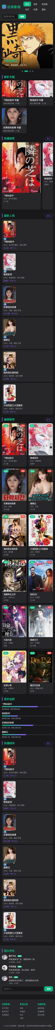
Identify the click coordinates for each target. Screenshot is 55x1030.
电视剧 (45, 4)
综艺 (27, 9)
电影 (35, 4)
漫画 (44, 9)
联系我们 (5, 1012)
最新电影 (41, 1008)
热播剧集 (41, 1012)
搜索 (22, 17)
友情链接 (5, 1015)
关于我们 (5, 1008)
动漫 (35, 9)
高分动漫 (41, 1015)
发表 (48, 989)
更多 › (49, 139)
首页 (27, 4)
